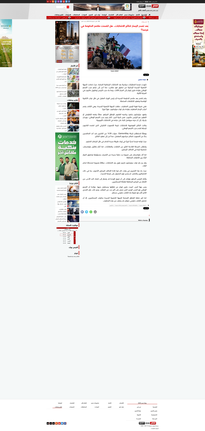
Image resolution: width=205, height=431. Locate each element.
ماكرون (111, 205)
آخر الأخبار (74, 65)
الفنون (91, 14)
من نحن (139, 407)
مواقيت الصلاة (72, 225)
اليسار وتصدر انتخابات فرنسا (121, 205)
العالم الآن (119, 14)
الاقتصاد (111, 14)
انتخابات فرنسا (142, 205)
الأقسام (121, 403)
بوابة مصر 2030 (142, 403)
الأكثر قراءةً (74, 183)
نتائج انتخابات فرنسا (133, 205)
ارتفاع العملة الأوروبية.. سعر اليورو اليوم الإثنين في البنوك (144, 18)
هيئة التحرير (138, 411)
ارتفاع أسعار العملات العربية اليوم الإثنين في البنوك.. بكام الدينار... (106, 18)
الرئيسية (144, 14)
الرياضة (104, 14)
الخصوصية (154, 414)
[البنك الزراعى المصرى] (6, 66)
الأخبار (138, 14)
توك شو (97, 14)
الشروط (139, 414)
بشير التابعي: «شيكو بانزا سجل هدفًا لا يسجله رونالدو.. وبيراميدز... (67, 18)
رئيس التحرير (154, 411)
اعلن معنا (154, 418)
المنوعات (68, 14)
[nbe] (102, 7)
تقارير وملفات (58, 14)
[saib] (67, 33)
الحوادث (84, 14)
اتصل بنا (138, 418)
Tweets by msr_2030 (73, 256)
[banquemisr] (67, 54)
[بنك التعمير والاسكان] (67, 156)
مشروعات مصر (129, 14)
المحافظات (76, 14)
